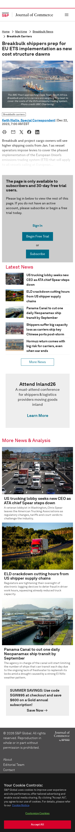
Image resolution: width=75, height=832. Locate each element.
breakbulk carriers (19, 36)
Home (6, 31)
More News (37, 362)
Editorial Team (13, 765)
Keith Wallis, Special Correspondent (28, 120)
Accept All (37, 824)
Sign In (37, 225)
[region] (37, 802)
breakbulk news (43, 31)
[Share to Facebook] (29, 132)
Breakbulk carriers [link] (14, 114)
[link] (38, 401)
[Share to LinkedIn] (37, 132)
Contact (9, 770)
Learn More (37, 415)
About (7, 759)
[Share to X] (21, 132)
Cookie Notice (20, 805)
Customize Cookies (37, 813)
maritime (21, 31)
